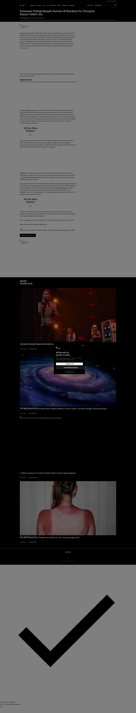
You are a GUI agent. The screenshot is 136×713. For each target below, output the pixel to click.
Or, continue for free (69, 371)
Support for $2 (69, 363)
